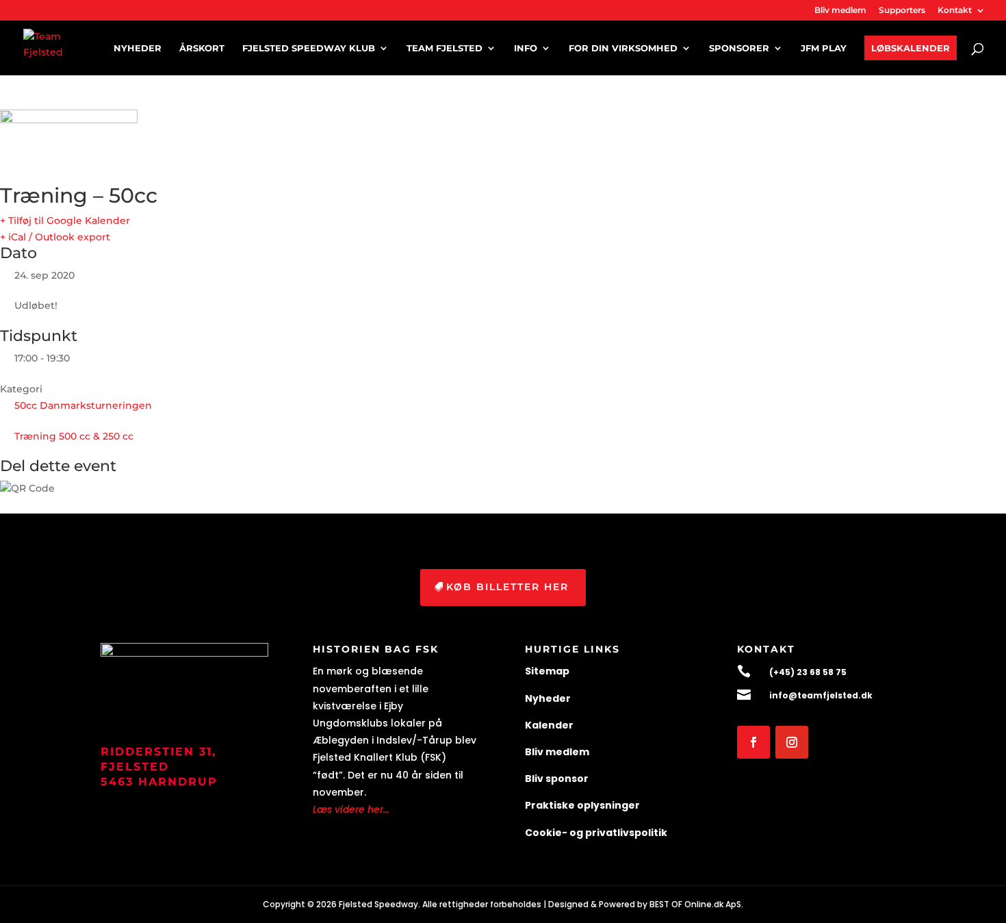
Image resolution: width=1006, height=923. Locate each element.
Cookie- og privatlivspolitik (596, 832)
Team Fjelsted (444, 48)
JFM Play (824, 48)
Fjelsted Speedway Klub (308, 48)
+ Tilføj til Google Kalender (65, 220)
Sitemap (547, 671)
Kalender (549, 725)
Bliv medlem (840, 10)
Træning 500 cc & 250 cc (73, 436)
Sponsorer (739, 48)
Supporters (902, 10)
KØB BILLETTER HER (507, 587)
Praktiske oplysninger (582, 805)
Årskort (201, 48)
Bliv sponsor (557, 778)
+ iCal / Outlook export (55, 237)
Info (525, 48)
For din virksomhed (623, 48)
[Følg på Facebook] (753, 742)
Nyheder (138, 48)
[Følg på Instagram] (791, 742)
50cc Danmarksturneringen (83, 405)
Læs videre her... (351, 809)
